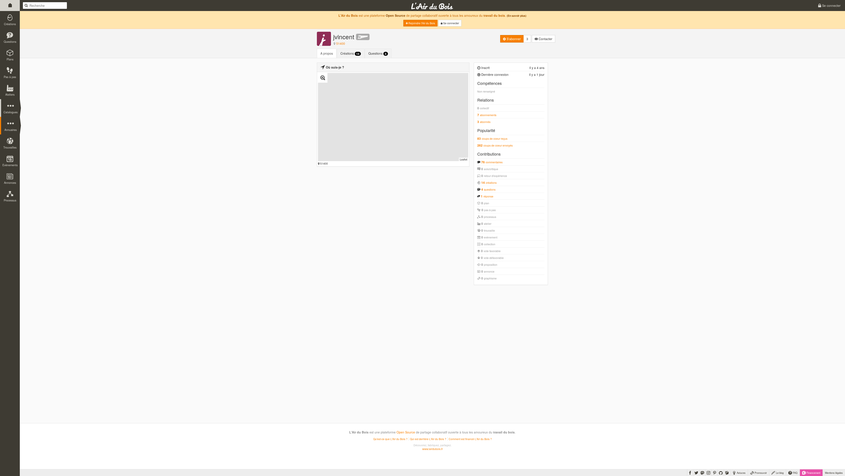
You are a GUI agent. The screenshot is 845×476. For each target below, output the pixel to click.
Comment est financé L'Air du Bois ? (470, 439)
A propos (326, 53)
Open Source (395, 15)
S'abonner (513, 39)
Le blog (779, 472)
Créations (349, 53)
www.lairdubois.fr (432, 449)
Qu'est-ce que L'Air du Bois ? (390, 439)
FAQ (794, 472)
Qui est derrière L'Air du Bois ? (428, 439)
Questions (377, 53)
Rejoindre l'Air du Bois (421, 23)
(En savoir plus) (516, 16)
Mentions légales (834, 472)
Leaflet (463, 159)
